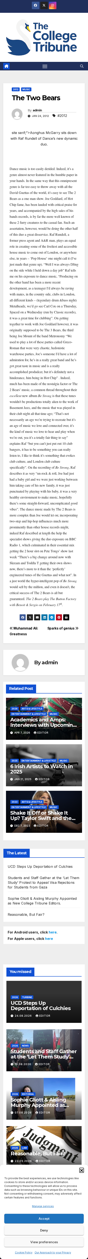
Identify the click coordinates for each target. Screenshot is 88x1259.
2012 (15, 89)
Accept (44, 1219)
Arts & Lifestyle (32, 708)
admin (37, 110)
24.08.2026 (24, 1015)
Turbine (27, 997)
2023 (15, 802)
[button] (81, 1170)
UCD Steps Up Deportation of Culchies (40, 866)
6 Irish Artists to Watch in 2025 (41, 769)
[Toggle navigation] (45, 66)
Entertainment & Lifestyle (29, 714)
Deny (44, 1230)
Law (24, 1148)
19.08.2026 (23, 1064)
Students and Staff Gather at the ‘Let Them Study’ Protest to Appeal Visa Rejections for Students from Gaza (43, 882)
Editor (42, 732)
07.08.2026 (23, 1112)
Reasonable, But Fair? (26, 914)
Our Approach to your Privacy (53, 1252)
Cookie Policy (23, 1252)
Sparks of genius (61, 628)
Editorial (28, 1094)
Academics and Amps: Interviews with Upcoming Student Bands (43, 725)
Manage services (43, 1206)
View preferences (44, 1242)
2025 (15, 760)
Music (26, 89)
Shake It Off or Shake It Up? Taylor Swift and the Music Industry (41, 818)
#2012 (62, 115)
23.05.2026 (24, 1161)
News (25, 1045)
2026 (15, 708)
